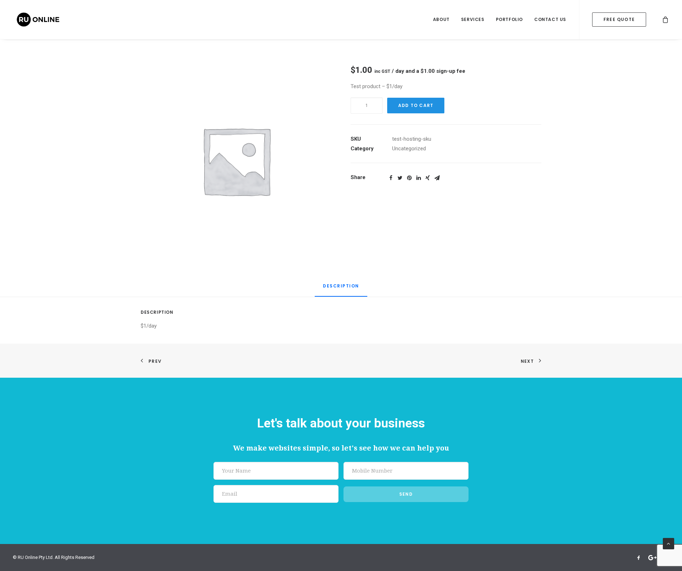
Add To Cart (415, 105)
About (441, 19)
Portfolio (509, 19)
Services (473, 19)
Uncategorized (409, 148)
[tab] (341, 289)
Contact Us (550, 19)
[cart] (665, 19)
